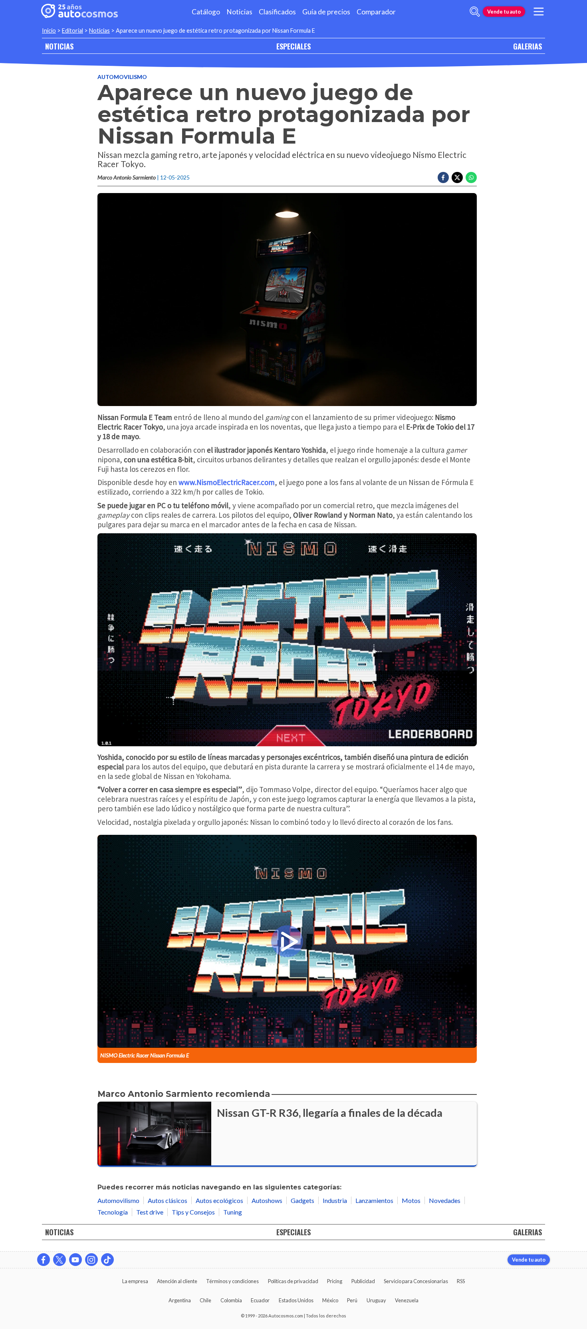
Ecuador (260, 1300)
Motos (411, 1200)
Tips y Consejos (193, 1212)
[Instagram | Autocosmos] (91, 1259)
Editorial (72, 30)
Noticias (239, 12)
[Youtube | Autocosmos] (75, 1259)
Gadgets (302, 1200)
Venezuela (406, 1300)
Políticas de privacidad (293, 1281)
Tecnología (112, 1212)
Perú (352, 1300)
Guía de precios (326, 12)
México (330, 1300)
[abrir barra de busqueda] (475, 11)
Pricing (334, 1281)
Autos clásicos (167, 1200)
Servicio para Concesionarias (416, 1281)
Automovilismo (122, 76)
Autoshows (267, 1200)
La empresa (135, 1281)
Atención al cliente (177, 1281)
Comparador (376, 12)
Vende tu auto (504, 11)
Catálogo (206, 12)
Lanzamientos (374, 1200)
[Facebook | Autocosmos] (43, 1259)
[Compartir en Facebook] (443, 177)
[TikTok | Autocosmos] (107, 1259)
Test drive (149, 1212)
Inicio (49, 30)
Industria (335, 1200)
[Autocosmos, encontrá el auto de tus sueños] (79, 11)
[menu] (538, 11)
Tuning (232, 1212)
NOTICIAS (59, 46)
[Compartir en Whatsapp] (471, 177)
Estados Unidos (296, 1300)
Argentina (180, 1300)
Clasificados (277, 12)
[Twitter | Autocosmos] (59, 1259)
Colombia (231, 1300)
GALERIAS (527, 46)
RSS (461, 1281)
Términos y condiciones (232, 1281)
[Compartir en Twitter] (457, 177)
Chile (205, 1300)
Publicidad (363, 1281)
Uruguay (376, 1300)
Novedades (444, 1200)
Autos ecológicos (219, 1200)
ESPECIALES (293, 46)
